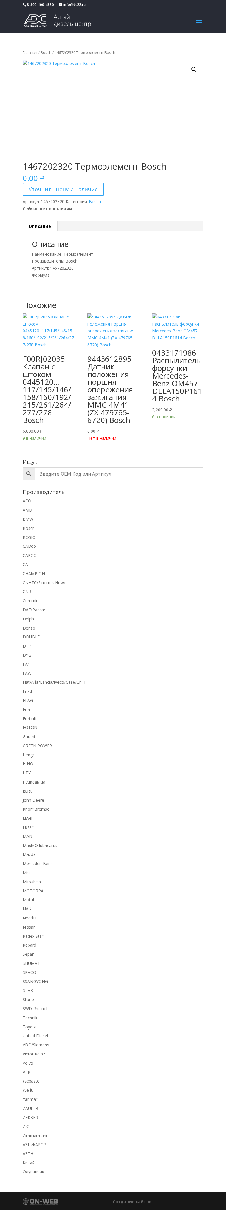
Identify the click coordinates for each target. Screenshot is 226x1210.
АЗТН (28, 1153)
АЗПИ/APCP (34, 1144)
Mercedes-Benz (38, 863)
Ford (27, 709)
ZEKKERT (32, 1117)
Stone (28, 999)
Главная (30, 52)
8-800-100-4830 (40, 4)
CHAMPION (34, 573)
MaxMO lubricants (40, 845)
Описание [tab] (40, 226)
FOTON (30, 727)
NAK (27, 909)
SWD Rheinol (35, 1008)
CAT (27, 564)
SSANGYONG (35, 981)
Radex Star (33, 936)
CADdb (29, 546)
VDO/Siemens (36, 1045)
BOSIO (29, 537)
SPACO (29, 972)
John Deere (33, 800)
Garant (29, 736)
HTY (27, 773)
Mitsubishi (32, 881)
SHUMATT (33, 963)
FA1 (26, 664)
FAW (27, 673)
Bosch (46, 52)
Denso (29, 628)
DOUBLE (31, 637)
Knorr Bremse (36, 809)
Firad (27, 691)
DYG (27, 655)
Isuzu (28, 791)
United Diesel (35, 1035)
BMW (28, 519)
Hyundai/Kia (34, 782)
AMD (27, 510)
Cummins (32, 600)
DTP (27, 646)
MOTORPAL (34, 891)
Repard (29, 945)
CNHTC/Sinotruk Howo (45, 582)
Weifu (28, 1090)
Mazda (29, 854)
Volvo (28, 1063)
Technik (30, 1017)
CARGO (30, 555)
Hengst (29, 755)
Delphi (29, 619)
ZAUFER (30, 1108)
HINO (28, 763)
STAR (28, 990)
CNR (27, 591)
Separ (28, 954)
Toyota (29, 1027)
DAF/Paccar (34, 610)
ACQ (27, 501)
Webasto (31, 1081)
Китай (29, 1163)
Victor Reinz (34, 1054)
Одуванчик (33, 1171)
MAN (27, 836)
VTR (26, 1072)
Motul (28, 899)
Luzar (28, 827)
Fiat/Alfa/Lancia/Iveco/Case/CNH (54, 682)
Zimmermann (36, 1135)
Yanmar (30, 1099)
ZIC (26, 1126)
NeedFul (31, 918)
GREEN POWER (37, 745)
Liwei (27, 818)
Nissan (29, 927)
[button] (194, 69)
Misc (27, 872)
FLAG (28, 700)
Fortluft (30, 718)
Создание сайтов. (133, 1201)
